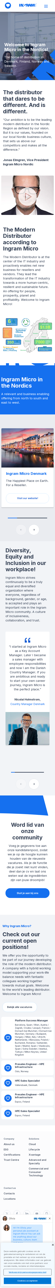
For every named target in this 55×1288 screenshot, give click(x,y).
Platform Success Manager (31, 1020)
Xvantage (34, 1154)
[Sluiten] (53, 1245)
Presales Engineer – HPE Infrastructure (29, 1065)
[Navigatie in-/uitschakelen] (46, 6)
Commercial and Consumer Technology (38, 1172)
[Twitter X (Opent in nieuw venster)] (7, 1213)
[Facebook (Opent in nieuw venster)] (17, 1213)
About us (9, 1144)
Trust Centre (11, 1159)
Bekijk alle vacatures (19, 1007)
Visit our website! (27, 498)
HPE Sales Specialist (27, 1080)
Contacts (9, 1193)
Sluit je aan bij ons (27, 893)
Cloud (32, 1144)
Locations (10, 1198)
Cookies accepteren (27, 1280)
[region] (27, 1264)
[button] (34, 529)
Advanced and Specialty (37, 1161)
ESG (6, 1149)
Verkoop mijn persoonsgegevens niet (27, 1272)
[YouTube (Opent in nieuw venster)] (36, 1213)
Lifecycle (34, 1149)
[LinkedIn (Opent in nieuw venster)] (27, 1213)
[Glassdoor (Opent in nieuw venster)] (46, 1213)
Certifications (12, 1154)
